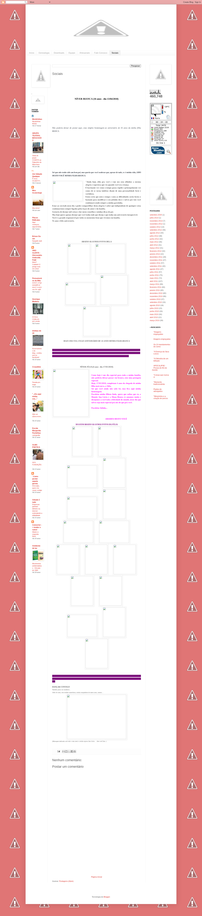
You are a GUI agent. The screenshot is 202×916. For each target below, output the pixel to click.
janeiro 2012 (155, 254)
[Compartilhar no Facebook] (71, 751)
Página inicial (96, 877)
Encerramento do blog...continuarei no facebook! (37, 353)
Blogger (107, 897)
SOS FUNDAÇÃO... (37, 465)
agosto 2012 (155, 233)
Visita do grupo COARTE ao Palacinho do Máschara (36, 160)
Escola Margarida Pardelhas (36, 430)
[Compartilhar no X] (69, 751)
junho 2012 (154, 239)
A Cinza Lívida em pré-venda (36, 319)
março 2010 (154, 320)
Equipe (72, 53)
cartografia (36, 435)
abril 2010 (154, 317)
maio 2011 (154, 278)
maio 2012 (154, 242)
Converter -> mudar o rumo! (37, 527)
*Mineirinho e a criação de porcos (160, 397)
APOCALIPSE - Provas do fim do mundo (159, 368)
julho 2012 (154, 236)
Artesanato (85, 53)
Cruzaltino (36, 367)
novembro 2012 (156, 224)
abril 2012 (154, 245)
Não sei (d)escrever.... (37, 416)
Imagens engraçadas (162, 339)
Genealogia (44, 53)
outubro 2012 (155, 227)
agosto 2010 (155, 305)
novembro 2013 (156, 221)
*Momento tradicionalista (159, 383)
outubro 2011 (155, 263)
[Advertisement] (96, 853)
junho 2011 (154, 275)
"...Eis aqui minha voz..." (36, 396)
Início (31, 53)
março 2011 (154, 284)
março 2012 (154, 248)
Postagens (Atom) (66, 881)
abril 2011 (154, 281)
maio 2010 (154, 314)
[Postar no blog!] (66, 751)
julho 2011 (154, 272)
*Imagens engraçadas (158, 333)
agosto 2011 (155, 269)
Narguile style (37, 241)
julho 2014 (154, 218)
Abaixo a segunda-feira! (35, 534)
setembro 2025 (156, 215)
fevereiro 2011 (155, 287)
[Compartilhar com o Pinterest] (74, 751)
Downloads (59, 53)
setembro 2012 (156, 230)
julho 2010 (154, 308)
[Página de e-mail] (58, 751)
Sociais (115, 53)
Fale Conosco (100, 53)
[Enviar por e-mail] (63, 751)
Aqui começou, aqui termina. (36, 224)
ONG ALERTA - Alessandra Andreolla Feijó (37, 255)
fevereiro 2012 (155, 251)
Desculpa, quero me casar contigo (37, 488)
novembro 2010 (156, 296)
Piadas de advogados (158, 390)
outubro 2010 (155, 299)
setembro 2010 (156, 302)
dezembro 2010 (156, 293)
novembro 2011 (156, 260)
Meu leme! (36, 208)
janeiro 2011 (155, 290)
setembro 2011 (156, 266)
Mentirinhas (37, 119)
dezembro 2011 (156, 257)
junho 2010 (154, 311)
